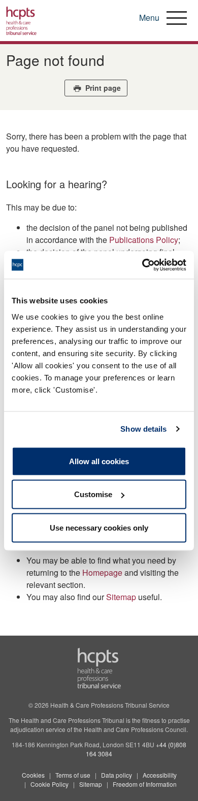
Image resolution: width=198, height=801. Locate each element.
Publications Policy (143, 240)
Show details (143, 429)
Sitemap (121, 597)
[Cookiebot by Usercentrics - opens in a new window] (142, 264)
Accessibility (160, 775)
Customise (93, 494)
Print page (102, 88)
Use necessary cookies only (99, 527)
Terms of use (72, 775)
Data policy (116, 775)
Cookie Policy (49, 784)
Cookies (33, 775)
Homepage (102, 572)
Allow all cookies (99, 461)
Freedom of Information (145, 784)
